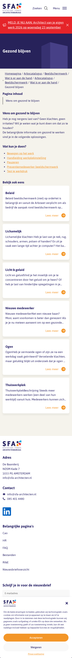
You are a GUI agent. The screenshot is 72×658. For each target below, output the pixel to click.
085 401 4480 (15, 498)
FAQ (5, 547)
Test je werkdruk (17, 171)
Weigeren (36, 647)
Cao (5, 533)
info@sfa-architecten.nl (17, 477)
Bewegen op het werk (20, 153)
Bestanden (9, 554)
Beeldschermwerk (56, 73)
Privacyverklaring (36, 654)
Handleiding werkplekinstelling (26, 157)
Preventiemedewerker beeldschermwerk (32, 166)
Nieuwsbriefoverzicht (16, 569)
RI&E (6, 562)
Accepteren (36, 637)
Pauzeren (13, 162)
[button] (67, 603)
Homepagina (13, 73)
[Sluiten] (67, 25)
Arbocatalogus (33, 73)
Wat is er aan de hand (18, 78)
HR (4, 540)
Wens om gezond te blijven (22, 100)
